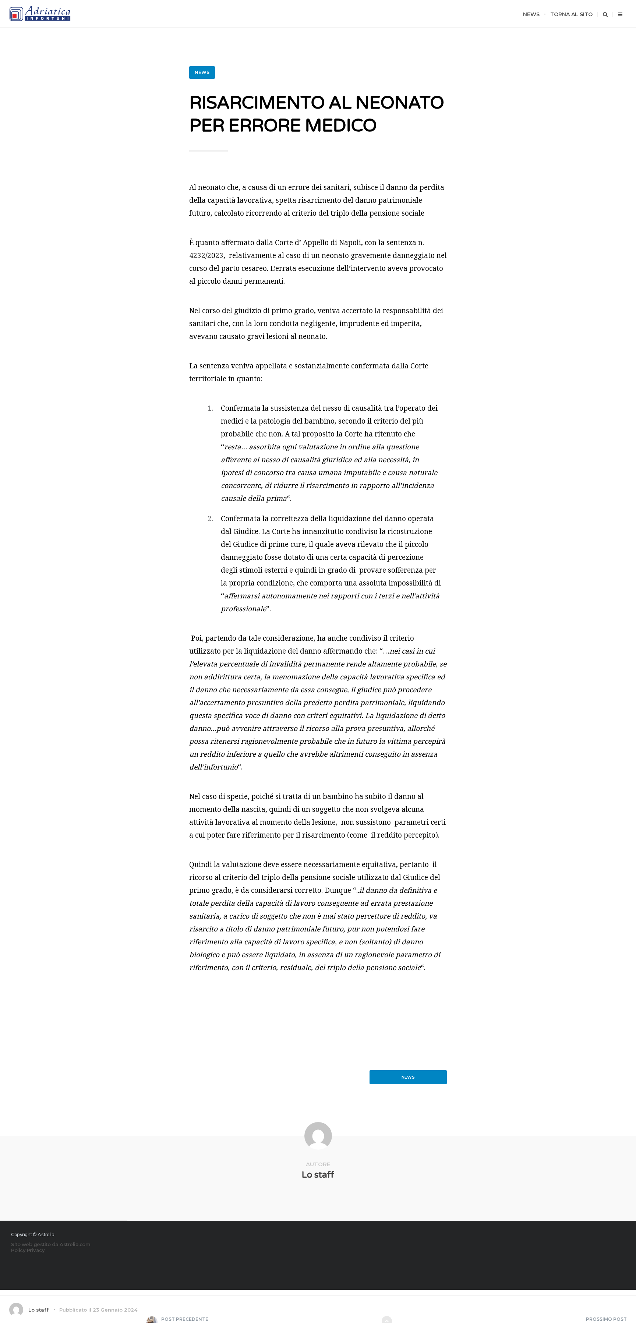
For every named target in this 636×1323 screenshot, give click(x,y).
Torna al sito (571, 14)
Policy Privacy (28, 1250)
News (531, 14)
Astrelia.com (75, 1244)
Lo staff (318, 1175)
